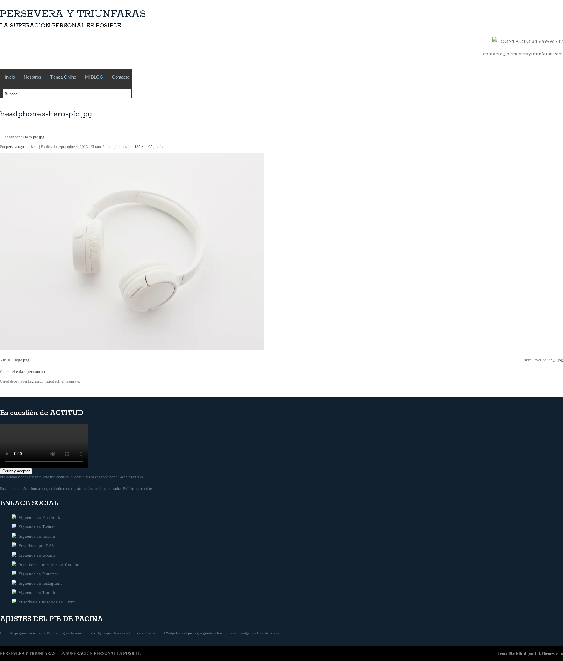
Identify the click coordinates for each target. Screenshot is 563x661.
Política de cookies (138, 488)
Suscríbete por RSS (35, 545)
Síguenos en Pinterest (37, 574)
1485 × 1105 (142, 146)
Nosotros (32, 77)
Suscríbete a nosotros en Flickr (45, 602)
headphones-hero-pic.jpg (22, 137)
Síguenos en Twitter (35, 527)
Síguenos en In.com (35, 536)
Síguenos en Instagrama (39, 583)
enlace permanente (31, 371)
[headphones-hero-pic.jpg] (132, 348)
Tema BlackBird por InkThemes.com (530, 653)
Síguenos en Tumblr (35, 592)
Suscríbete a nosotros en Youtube (47, 564)
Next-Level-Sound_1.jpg (543, 360)
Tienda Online (63, 77)
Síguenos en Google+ (37, 555)
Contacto (120, 77)
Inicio (10, 77)
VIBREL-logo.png (14, 360)
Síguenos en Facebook (38, 517)
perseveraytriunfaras (22, 146)
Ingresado (36, 381)
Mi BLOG (94, 77)
